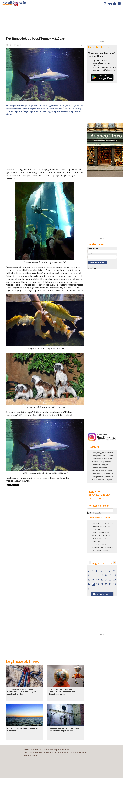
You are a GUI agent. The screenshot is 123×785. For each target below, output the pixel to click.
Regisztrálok (92, 268)
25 (93, 584)
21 (106, 580)
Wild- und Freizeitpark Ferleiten (104, 547)
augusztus (98, 563)
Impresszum (30, 752)
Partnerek (57, 752)
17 (89, 580)
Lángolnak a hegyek (100, 465)
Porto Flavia (96, 541)
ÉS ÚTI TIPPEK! (97, 498)
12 (97, 575)
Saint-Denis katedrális (100, 532)
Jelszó (89, 254)
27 (102, 584)
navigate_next (115, 510)
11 (93, 575)
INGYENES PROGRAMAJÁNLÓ (99, 494)
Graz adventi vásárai (100, 468)
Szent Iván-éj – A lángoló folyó (104, 474)
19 (97, 580)
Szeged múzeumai (99, 538)
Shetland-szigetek (99, 544)
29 (110, 584)
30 (114, 584)
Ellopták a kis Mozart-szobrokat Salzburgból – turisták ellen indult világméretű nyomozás (62, 691)
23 (114, 580)
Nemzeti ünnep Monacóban (103, 523)
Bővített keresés (94, 513)
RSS (82, 752)
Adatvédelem (31, 755)
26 (97, 584)
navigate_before (90, 562)
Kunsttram (96, 529)
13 (102, 575)
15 (110, 575)
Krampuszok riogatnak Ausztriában (105, 477)
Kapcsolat (44, 752)
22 (110, 580)
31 (89, 588)
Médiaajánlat (71, 752)
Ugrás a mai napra (102, 594)
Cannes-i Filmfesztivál (100, 550)
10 (89, 575)
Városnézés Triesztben (101, 535)
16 (114, 575)
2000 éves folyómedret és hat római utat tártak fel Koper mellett (63, 729)
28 (106, 584)
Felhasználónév (93, 248)
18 (93, 580)
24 (89, 584)
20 (102, 580)
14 (106, 575)
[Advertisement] (44, 141)
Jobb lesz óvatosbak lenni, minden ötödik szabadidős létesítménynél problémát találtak (21, 691)
